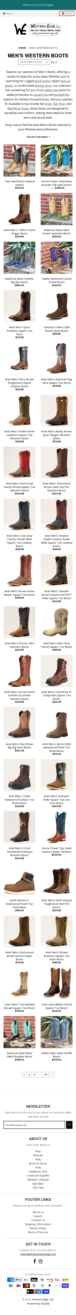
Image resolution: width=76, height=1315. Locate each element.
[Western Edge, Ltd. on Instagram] (41, 1261)
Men (38, 1151)
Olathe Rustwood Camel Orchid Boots (56, 280)
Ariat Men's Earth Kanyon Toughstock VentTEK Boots (56, 904)
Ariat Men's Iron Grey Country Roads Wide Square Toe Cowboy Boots (20, 541)
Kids (38, 1159)
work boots (42, 81)
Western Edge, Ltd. (43, 1299)
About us (38, 1212)
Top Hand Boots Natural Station (19, 183)
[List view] (56, 62)
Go (69, 1124)
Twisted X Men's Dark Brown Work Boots (56, 328)
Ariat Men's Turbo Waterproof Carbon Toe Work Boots (19, 799)
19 (45, 1074)
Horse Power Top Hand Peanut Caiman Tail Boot (56, 849)
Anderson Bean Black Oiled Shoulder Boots (19, 1054)
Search (38, 1216)
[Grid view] (52, 62)
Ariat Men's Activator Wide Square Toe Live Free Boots (56, 799)
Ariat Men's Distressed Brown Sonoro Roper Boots (19, 956)
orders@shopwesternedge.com (38, 1254)
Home (22, 48)
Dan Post (59, 104)
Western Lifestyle (38, 1179)
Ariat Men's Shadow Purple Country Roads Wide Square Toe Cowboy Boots (56, 541)
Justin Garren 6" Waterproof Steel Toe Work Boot (19, 904)
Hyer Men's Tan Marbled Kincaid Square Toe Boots (19, 1006)
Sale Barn (38, 1183)
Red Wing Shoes (18, 108)
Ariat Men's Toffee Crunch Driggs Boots (19, 231)
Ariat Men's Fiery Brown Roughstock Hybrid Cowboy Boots (19, 383)
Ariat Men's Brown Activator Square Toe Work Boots (56, 956)
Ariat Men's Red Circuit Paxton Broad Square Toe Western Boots (19, 487)
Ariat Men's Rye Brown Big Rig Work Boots (19, 745)
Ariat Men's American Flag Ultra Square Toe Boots (56, 381)
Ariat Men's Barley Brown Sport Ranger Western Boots (56, 435)
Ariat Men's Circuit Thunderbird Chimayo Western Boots (20, 851)
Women (38, 1155)
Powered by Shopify (38, 1303)
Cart (68, 13)
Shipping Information (38, 1224)
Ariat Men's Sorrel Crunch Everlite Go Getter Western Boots (19, 695)
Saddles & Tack (38, 1171)
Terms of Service (38, 1232)
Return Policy (38, 1228)
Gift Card (38, 1187)
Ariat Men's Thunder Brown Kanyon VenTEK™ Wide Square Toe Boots (57, 594)
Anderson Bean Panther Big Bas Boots (19, 280)
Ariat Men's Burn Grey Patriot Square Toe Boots (56, 645)
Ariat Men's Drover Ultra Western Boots (19, 645)
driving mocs (43, 86)
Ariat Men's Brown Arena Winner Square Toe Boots (19, 592)
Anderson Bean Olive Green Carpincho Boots (56, 231)
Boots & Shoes (38, 1163)
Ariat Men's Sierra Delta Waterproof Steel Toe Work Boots (56, 747)
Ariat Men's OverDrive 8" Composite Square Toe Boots (56, 695)
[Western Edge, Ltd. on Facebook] (34, 1261)
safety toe (51, 90)
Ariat (48, 104)
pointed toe (61, 95)
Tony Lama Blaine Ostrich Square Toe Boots (56, 1006)
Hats (38, 1167)
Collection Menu (37, 137)
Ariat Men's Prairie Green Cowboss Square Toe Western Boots (19, 435)
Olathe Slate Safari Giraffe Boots (56, 1054)
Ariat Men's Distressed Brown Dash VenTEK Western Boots (57, 487)
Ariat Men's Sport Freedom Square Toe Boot (20, 330)
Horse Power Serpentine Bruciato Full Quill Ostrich (56, 183)
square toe (40, 95)
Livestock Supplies (38, 1175)
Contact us (38, 1220)
